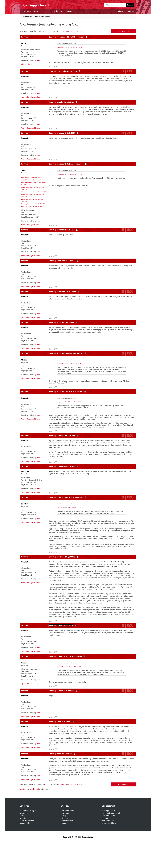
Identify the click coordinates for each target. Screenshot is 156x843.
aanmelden (130, 11)
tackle (23, 43)
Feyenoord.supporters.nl (111, 813)
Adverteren (65, 818)
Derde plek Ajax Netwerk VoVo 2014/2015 (31, 177)
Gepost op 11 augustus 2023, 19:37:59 (62, 37)
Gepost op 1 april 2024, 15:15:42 (60, 722)
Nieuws (36, 11)
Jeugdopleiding (50, 24)
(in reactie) (79, 37)
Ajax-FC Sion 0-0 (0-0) (29, 64)
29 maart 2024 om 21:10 (75, 667)
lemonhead (60, 47)
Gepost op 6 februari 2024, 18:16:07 (61, 392)
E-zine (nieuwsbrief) (27, 821)
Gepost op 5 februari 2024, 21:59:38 (61, 323)
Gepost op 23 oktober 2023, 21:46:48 (61, 164)
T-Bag (23, 170)
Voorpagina (27, 11)
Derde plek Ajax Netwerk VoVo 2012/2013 (31, 180)
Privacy (63, 816)
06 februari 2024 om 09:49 (74, 402)
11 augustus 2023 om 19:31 (76, 47)
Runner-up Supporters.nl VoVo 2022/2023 (32, 206)
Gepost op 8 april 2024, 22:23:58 (60, 754)
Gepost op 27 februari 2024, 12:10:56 (61, 497)
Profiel (69, 11)
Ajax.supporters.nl (108, 811)
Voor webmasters (67, 811)
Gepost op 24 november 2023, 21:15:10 (62, 292)
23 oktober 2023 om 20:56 (75, 174)
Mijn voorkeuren (108, 821)
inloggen (121, 11)
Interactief (54, 11)
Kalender (23, 818)
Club (62, 11)
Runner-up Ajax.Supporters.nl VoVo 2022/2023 (33, 204)
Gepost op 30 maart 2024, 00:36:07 (61, 691)
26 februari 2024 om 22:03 (75, 508)
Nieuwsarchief (25, 823)
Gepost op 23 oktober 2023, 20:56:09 (62, 133)
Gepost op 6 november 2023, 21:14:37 (62, 261)
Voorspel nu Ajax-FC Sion (30, 97)
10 (72, 31)
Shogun (24, 360)
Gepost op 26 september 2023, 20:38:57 (63, 71)
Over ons (65, 806)
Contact (64, 823)
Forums (45, 11)
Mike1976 (24, 504)
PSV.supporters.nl (108, 816)
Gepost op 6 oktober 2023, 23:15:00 (61, 102)
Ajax (27, 46)
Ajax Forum (28, 24)
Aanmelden (24, 811)
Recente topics (28, 16)
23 (75, 31)
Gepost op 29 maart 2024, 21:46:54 (61, 656)
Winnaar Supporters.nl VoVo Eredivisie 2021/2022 (34, 192)
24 (77, 31)
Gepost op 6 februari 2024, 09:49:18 (61, 353)
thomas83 (25, 76)
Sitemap (105, 818)
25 (79, 31)
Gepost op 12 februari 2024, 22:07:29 (62, 436)
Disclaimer (65, 813)
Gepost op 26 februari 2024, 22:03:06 (62, 466)
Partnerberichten (67, 821)
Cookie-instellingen (109, 823)
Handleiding (45, 16)
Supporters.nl (108, 806)
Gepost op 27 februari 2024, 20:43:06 (62, 557)
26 (81, 31)
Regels (37, 16)
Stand (22, 816)
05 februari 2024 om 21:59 (75, 364)
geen (38, 60)
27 (83, 31)
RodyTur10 (25, 472)
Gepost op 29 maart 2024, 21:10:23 (61, 626)
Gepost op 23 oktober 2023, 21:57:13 (61, 230)
